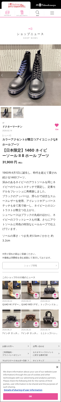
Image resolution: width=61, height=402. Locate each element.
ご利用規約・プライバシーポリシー (11, 353)
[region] (30, 382)
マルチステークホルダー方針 (14, 360)
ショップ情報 (30, 265)
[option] (30, 75)
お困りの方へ (8, 346)
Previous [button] (2, 75)
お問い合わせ (38, 346)
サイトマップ (38, 360)
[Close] (57, 367)
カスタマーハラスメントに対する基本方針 (43, 353)
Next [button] (59, 75)
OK (30, 396)
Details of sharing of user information (23, 390)
